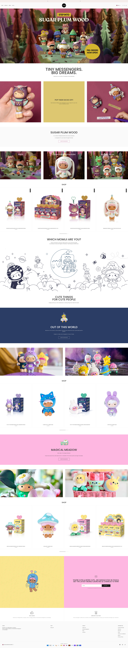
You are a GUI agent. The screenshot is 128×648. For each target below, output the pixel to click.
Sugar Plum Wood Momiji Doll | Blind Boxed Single (16, 228)
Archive (6, 5)
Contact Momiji (121, 627)
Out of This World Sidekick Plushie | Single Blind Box (80, 424)
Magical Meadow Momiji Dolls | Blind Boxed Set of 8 (112, 546)
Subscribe (64, 644)
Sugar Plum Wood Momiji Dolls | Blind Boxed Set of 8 (48, 228)
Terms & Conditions (122, 633)
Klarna (119, 635)
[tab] (64, 184)
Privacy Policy (120, 636)
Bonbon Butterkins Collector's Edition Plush (112, 228)
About (10, 5)
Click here (67, 1)
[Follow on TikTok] (125, 644)
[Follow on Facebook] (119, 644)
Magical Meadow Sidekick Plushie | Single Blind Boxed (80, 546)
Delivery (119, 629)
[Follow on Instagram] (122, 644)
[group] (64, 36)
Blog (13, 5)
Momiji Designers (86, 629)
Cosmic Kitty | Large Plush (48, 424)
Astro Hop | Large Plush (112, 424)
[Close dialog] (74, 630)
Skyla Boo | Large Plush (48, 546)
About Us (84, 627)
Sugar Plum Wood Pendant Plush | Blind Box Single (80, 228)
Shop (2, 5)
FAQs (119, 632)
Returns (119, 630)
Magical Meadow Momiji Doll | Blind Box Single (16, 546)
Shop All (52, 627)
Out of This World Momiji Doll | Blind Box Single (16, 424)
